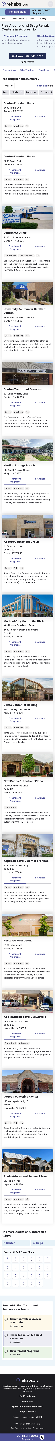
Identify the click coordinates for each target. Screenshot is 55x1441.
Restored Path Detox (18, 940)
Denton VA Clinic (15, 233)
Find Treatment (27, 1396)
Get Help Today (27, 1435)
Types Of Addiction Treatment (27, 1406)
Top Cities (44, 70)
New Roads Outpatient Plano (23, 781)
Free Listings (9, 70)
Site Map (14, 1428)
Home (4, 19)
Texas (31, 19)
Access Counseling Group (21, 542)
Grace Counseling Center (21, 1096)
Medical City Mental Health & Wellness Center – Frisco (24, 623)
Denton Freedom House (19, 103)
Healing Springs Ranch (19, 465)
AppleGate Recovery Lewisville (25, 1017)
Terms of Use (25, 1428)
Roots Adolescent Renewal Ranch (26, 1176)
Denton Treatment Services (23, 389)
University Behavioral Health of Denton (25, 311)
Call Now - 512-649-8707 (27, 56)
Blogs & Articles (28, 1411)
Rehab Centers (18, 19)
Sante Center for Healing (21, 705)
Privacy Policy (38, 1428)
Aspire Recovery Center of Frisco (26, 861)
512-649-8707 (17, 12)
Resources (27, 1401)
